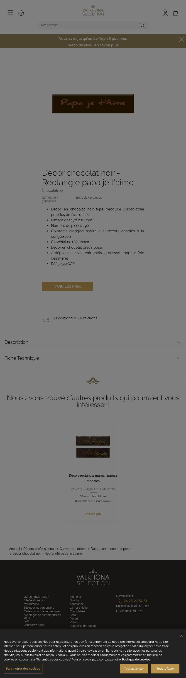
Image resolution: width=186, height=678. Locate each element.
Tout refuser (165, 668)
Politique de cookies (136, 659)
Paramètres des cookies (23, 668)
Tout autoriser (134, 668)
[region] (93, 653)
